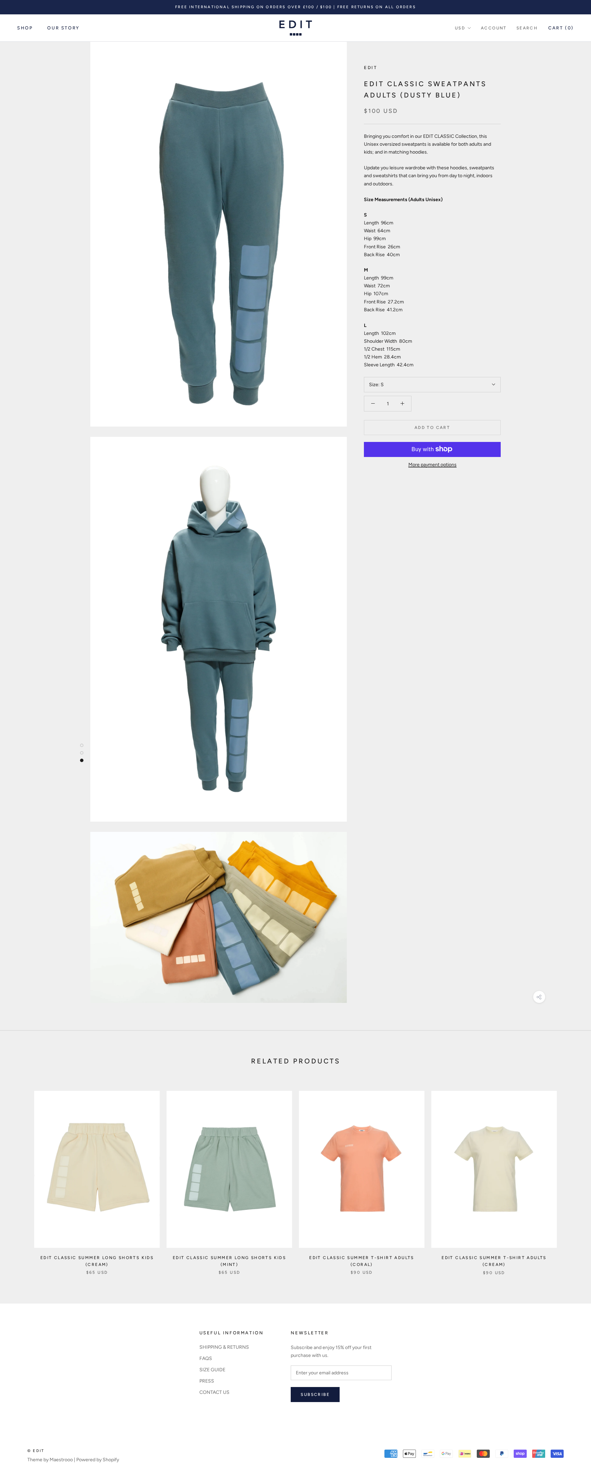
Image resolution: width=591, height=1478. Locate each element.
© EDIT (35, 1451)
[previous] (21, 1175)
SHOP (25, 27)
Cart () (561, 27)
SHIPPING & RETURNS (224, 1347)
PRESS (206, 1381)
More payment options (432, 464)
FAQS (205, 1358)
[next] (569, 1175)
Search (527, 28)
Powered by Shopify (97, 1460)
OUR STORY (63, 27)
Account (494, 28)
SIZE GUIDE (212, 1370)
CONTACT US (214, 1392)
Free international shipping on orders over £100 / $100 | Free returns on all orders (295, 7)
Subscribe (315, 1394)
